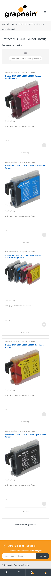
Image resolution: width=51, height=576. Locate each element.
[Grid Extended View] (25, 53)
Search (19, 572)
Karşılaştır (26, 153)
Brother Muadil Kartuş (12, 72)
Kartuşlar (23, 72)
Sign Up (43, 556)
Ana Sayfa (5, 24)
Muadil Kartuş (30, 72)
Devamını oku (44, 145)
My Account (6, 572)
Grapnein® (8, 565)
